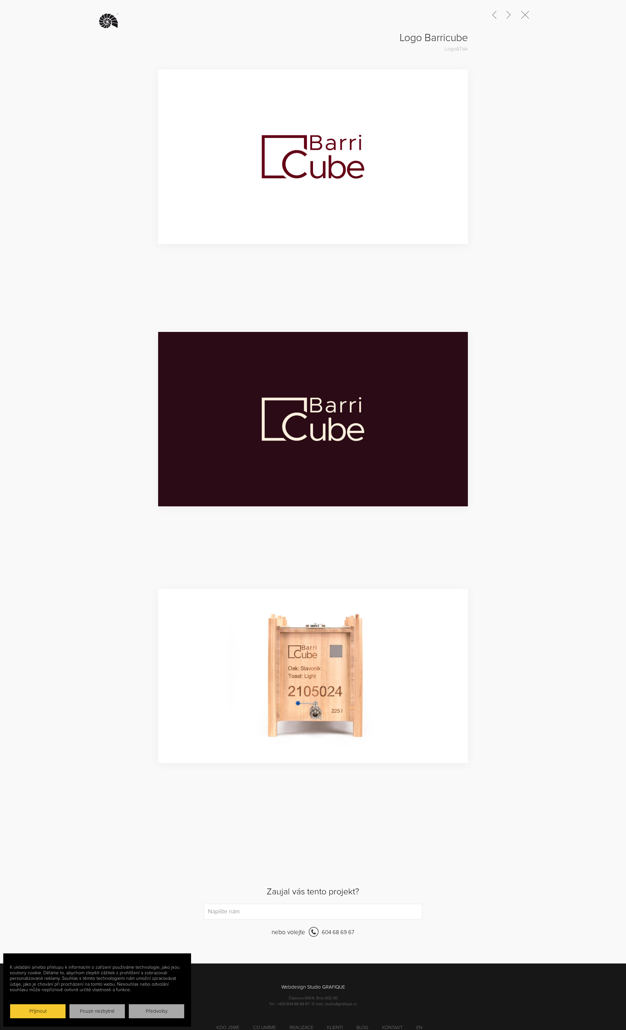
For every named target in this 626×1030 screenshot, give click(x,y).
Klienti (335, 1027)
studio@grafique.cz (341, 1004)
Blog (362, 1027)
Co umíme (264, 1027)
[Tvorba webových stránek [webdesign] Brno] (110, 21)
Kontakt (392, 1027)
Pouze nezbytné (97, 1011)
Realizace (301, 1027)
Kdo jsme (227, 1027)
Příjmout (38, 1011)
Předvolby (157, 1011)
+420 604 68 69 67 (293, 1004)
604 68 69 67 (337, 932)
